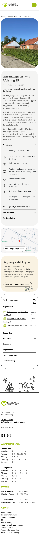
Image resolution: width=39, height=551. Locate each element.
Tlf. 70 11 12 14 (22, 499)
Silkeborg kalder (7, 527)
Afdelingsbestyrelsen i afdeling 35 (16, 207)
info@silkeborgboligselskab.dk (14, 422)
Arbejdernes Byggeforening (12, 525)
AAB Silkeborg (6, 522)
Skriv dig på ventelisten (14, 284)
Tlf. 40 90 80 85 (22, 491)
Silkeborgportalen (8, 517)
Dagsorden (7, 333)
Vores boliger (12, 16)
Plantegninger (8, 212)
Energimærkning (10, 355)
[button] (3, 43)
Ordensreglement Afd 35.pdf (17, 325)
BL (2, 520)
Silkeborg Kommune (9, 515)
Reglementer (8, 306)
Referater (7, 338)
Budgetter (7, 344)
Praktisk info (8, 145)
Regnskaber (8, 350)
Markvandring (9, 361)
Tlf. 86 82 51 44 (7, 420)
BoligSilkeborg (6, 512)
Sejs (20, 16)
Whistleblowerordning (10, 532)
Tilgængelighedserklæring (11, 530)
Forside (3, 16)
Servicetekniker (9, 218)
